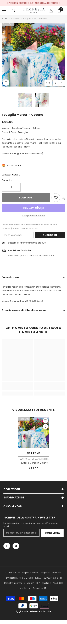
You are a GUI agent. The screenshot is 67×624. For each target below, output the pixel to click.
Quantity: (7, 180)
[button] (56, 83)
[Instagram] (16, 546)
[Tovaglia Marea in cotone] (33, 432)
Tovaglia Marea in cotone (33, 462)
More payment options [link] (33, 215)
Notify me (33, 453)
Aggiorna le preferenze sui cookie (33, 611)
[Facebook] (6, 546)
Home (4, 18)
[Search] (14, 10)
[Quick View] (45, 426)
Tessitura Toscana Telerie (26, 128)
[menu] (4, 10)
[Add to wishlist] (56, 197)
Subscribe (50, 235)
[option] (33, 55)
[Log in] (51, 10)
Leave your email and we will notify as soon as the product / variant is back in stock (29, 226)
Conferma (52, 533)
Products (15, 18)
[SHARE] (62, 198)
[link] (17, 388)
